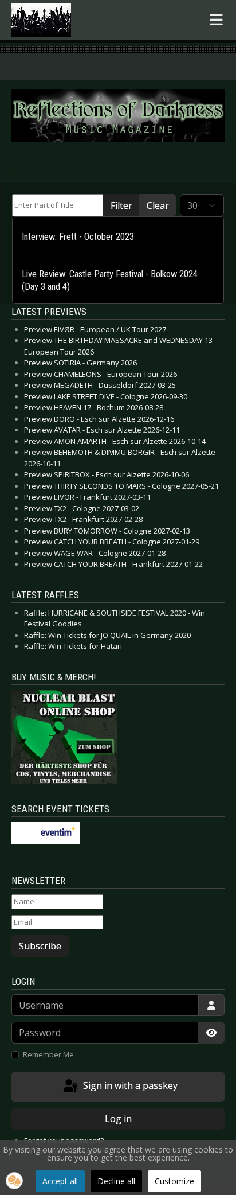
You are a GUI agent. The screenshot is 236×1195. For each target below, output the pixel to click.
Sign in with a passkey (129, 1086)
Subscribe (40, 946)
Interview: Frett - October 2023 (78, 236)
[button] (14, 1180)
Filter (121, 205)
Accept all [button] (60, 1180)
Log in (118, 1118)
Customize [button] (174, 1180)
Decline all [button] (116, 1180)
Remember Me (48, 1054)
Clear (158, 205)
